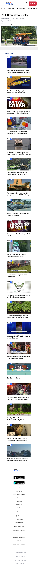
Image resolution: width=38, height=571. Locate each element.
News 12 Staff (5, 18)
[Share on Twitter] (9, 24)
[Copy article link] (12, 24)
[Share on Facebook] (7, 24)
